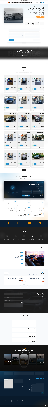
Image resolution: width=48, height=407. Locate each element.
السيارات (13, 2)
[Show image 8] (35, 140)
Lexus (18, 400)
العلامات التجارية (29, 2)
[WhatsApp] (33, 89)
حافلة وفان (29, 389)
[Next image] (42, 81)
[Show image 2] (38, 84)
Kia (18, 398)
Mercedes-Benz (17, 401)
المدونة (16, 2)
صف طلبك (22, 302)
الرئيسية (29, 379)
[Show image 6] (21, 121)
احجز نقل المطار (26, 195)
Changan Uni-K (6, 399)
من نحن (19, 2)
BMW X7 (12, 401)
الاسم (22, 292)
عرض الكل (24, 169)
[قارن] (33, 91)
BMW (22, 398)
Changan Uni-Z (6, 400)
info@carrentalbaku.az (26, 0)
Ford (22, 400)
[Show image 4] (35, 84)
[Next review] (21, 286)
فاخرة (29, 388)
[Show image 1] (40, 84)
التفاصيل (39, 128)
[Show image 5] (7, 84)
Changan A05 (7, 398)
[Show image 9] (34, 140)
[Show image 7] (19, 121)
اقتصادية (29, 385)
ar (40, 2)
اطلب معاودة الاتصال (13, 308)
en (37, 2)
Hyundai (22, 388)
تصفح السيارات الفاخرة (37, 19)
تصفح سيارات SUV (42, 19)
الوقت (22, 35)
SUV (33, 400)
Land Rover (22, 391)
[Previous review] (27, 286)
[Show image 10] (32, 140)
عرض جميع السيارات (24, 55)
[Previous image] (33, 81)
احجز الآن (43, 2)
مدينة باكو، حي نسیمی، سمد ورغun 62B (39, 385)
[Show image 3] (37, 84)
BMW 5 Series (11, 398)
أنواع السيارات (24, 2)
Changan (22, 386)
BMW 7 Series (11, 399)
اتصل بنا (21, 2)
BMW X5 (12, 400)
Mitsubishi (18, 402)
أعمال (29, 386)
